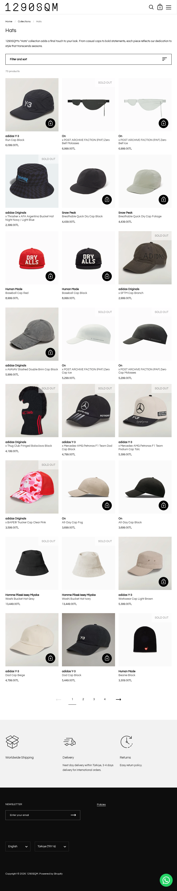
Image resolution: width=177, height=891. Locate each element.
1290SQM (32, 873)
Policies (101, 804)
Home (8, 21)
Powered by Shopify (51, 873)
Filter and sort (18, 59)
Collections (24, 21)
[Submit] (73, 815)
